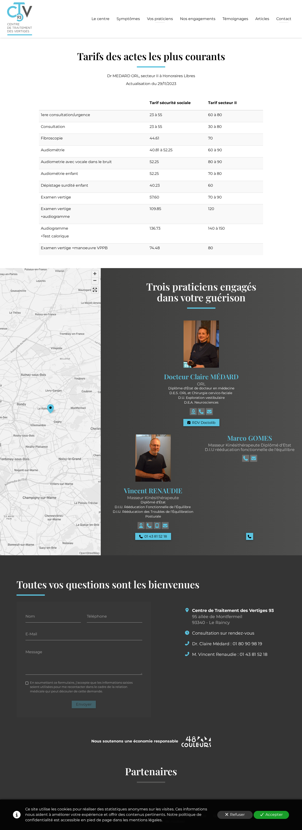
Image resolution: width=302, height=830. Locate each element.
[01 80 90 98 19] (201, 411)
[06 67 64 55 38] (157, 525)
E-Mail (31, 634)
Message (33, 652)
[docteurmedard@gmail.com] (209, 411)
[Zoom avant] (95, 273)
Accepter (274, 814)
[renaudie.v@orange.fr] (165, 525)
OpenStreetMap (89, 553)
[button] (50, 408)
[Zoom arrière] (95, 280)
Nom (30, 616)
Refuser (237, 814)
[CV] (193, 411)
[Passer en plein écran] (95, 289)
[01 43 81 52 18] (149, 525)
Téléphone (97, 616)
